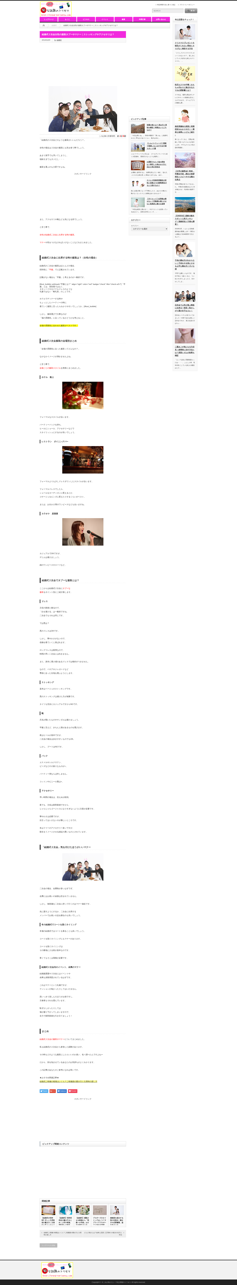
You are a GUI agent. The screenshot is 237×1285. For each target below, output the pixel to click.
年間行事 (142, 19)
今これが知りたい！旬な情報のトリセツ (116, 1282)
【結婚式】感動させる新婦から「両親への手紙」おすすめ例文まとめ (82, 1221)
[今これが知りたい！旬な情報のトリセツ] (56, 16)
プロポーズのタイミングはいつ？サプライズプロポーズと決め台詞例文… (99, 1222)
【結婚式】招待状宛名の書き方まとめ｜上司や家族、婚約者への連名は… (65, 1222)
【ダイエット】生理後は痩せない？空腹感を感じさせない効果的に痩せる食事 (157, 201)
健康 (123, 19)
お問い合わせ (161, 19)
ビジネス (86, 19)
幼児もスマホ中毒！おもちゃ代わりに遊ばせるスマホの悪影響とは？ (184, 87)
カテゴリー (135, 225)
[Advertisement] (83, 64)
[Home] (44, 25)
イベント (104, 19)
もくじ (67, 19)
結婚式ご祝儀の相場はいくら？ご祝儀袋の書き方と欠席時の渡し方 (62, 1233)
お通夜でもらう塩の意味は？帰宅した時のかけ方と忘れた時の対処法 (157, 164)
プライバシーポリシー (187, 4)
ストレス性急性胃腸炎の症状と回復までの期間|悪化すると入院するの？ (157, 182)
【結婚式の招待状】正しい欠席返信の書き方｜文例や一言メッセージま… (48, 1222)
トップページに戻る (48, 1245)
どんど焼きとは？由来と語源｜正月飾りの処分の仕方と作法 (103, 1233)
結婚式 (59, 40)
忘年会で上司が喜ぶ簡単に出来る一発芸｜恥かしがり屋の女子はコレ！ (184, 308)
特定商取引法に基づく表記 (166, 4)
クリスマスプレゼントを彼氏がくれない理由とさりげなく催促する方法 (184, 46)
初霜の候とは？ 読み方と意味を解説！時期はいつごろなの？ (157, 127)
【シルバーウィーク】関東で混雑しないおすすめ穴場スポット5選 (157, 145)
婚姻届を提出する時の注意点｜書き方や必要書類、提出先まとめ (116, 1221)
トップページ (49, 19)
